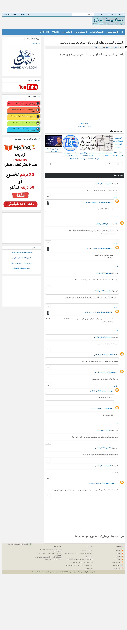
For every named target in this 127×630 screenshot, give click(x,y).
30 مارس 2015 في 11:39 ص (102, 291)
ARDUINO (55, 32)
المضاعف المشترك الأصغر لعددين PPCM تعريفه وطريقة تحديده (22, 129)
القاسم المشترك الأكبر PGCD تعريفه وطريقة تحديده (23, 110)
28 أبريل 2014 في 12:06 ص (102, 183)
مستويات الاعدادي (96, 32)
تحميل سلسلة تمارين (84, 126)
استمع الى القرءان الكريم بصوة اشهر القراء (48, 557)
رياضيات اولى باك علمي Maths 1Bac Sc (80, 559)
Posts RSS (35, 572)
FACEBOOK (44, 32)
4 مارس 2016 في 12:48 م (101, 408)
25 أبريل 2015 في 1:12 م (103, 430)
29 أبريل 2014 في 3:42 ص (99, 202)
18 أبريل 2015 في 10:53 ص (102, 337)
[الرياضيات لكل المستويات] (22, 544)
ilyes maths (117, 568)
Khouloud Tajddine (109, 483)
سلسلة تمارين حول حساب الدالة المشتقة (24, 122)
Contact (7, 14)
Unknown (112, 224)
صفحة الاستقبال (111, 32)
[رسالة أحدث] (118, 164)
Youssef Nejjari (105, 202)
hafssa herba (117, 565)
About (16, 14)
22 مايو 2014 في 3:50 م (99, 248)
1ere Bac (118, 550)
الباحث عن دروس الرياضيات (53, 559)
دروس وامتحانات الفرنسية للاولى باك (21, 263)
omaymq (109, 391)
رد (48, 196)
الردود (115, 197)
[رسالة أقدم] (50, 164)
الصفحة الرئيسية (87, 550)
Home (23, 14)
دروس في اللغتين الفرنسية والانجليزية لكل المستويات (49, 554)
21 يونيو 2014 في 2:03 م (103, 273)
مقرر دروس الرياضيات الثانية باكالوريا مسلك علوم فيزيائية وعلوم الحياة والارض (21, 103)
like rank (10, 544)
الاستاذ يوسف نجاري (55, 572)
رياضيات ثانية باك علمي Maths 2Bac (81, 562)
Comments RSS (44, 572)
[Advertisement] (67, 6)
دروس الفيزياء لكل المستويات (21, 268)
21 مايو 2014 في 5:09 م (106, 224)
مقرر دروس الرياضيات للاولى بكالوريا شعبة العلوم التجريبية (21, 117)
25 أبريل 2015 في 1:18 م (103, 465)
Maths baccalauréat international (22, 252)
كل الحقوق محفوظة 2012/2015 (70, 572)
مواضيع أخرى (66, 32)
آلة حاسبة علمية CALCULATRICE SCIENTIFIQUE (51, 550)
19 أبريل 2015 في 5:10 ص (105, 355)
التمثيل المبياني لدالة (112, 47)
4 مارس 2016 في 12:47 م (101, 391)
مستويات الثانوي (80, 32)
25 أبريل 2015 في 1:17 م (103, 448)
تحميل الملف (84, 123)
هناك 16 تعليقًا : (98, 47)
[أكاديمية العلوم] (22, 258)
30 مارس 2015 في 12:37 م (98, 312)
